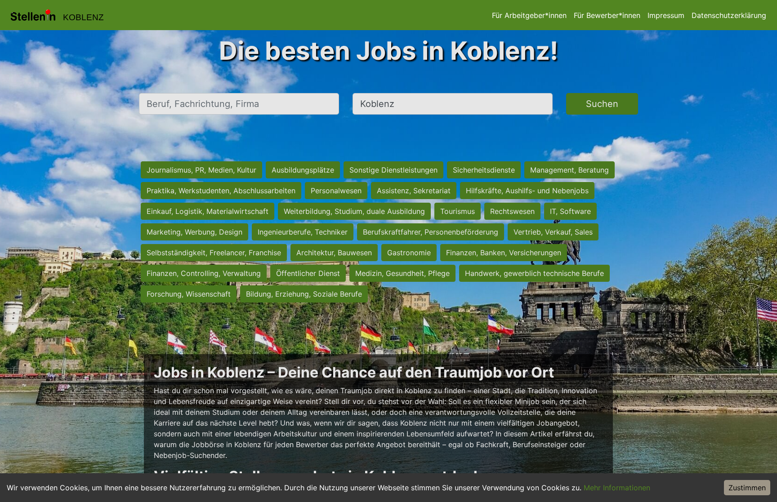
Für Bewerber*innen (607, 15)
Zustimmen (747, 487)
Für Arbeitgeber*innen (529, 15)
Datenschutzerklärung (729, 15)
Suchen (602, 103)
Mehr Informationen (617, 487)
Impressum (666, 15)
